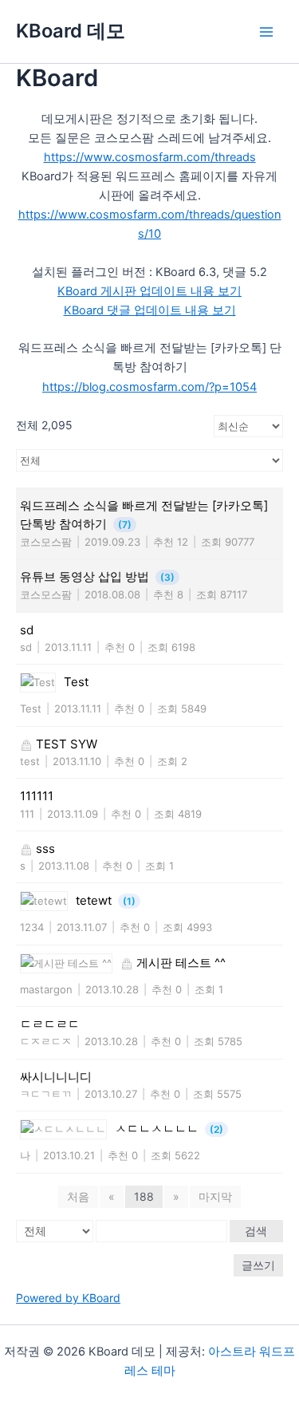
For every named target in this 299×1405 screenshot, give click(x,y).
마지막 (215, 1196)
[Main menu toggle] (266, 32)
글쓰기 (258, 1265)
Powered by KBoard (68, 1297)
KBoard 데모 (70, 30)
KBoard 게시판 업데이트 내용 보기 (149, 291)
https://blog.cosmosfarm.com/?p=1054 (149, 387)
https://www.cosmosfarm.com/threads (150, 157)
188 (144, 1196)
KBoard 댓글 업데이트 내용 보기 (150, 310)
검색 (256, 1230)
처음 (78, 1196)
